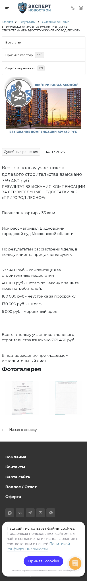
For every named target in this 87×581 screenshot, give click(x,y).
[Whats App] (50, 512)
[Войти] (81, 7)
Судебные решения (24, 68)
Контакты (15, 467)
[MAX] (9, 512)
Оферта (13, 496)
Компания (15, 457)
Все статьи (13, 42)
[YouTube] (40, 512)
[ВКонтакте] (20, 512)
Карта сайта (17, 477)
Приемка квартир (24, 55)
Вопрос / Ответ (21, 487)
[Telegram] (30, 512)
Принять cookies (43, 561)
